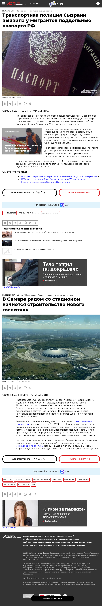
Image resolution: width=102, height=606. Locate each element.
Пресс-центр (50, 536)
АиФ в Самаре (23, 381)
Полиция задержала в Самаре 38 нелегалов (45, 182)
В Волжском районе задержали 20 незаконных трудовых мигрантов (59, 176)
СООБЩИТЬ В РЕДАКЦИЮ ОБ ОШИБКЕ (70, 545)
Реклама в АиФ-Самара (69, 539)
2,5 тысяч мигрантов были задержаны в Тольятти (34, 249)
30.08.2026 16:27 (8, 295)
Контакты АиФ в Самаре (82, 542)
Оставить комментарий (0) (79, 192)
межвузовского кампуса (29, 446)
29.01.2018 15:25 (8, 11)
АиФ (22, 97)
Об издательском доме (32, 536)
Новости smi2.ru (11, 287)
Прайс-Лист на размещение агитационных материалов (46, 542)
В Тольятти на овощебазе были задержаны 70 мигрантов (53, 179)
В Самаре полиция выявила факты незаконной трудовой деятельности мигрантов (48, 241)
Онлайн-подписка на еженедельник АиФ (40, 539)
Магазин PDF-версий (65, 536)
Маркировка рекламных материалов (38, 545)
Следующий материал (52, 599)
